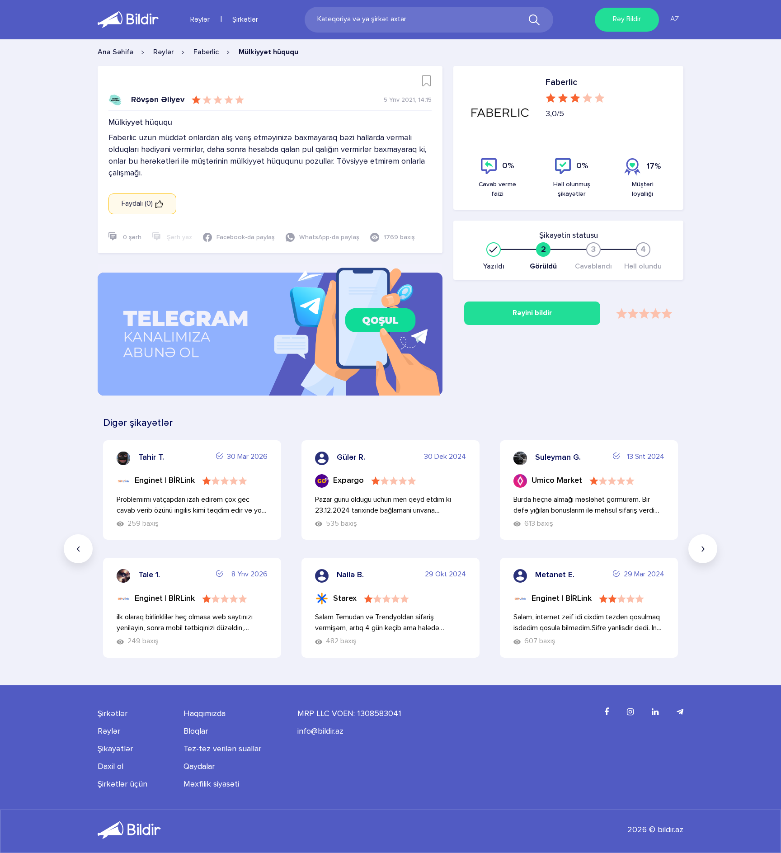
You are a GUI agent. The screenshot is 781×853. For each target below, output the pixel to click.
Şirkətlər (245, 20)
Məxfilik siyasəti (211, 784)
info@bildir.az (320, 731)
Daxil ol (110, 767)
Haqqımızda (204, 714)
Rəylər (200, 20)
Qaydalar (199, 767)
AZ (674, 19)
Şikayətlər (115, 749)
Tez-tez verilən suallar (222, 749)
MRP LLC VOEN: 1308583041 (349, 714)
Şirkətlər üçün (122, 784)
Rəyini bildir (532, 313)
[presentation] (78, 548)
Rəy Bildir (627, 19)
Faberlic (206, 52)
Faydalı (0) (138, 203)
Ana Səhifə (115, 52)
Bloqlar (195, 731)
